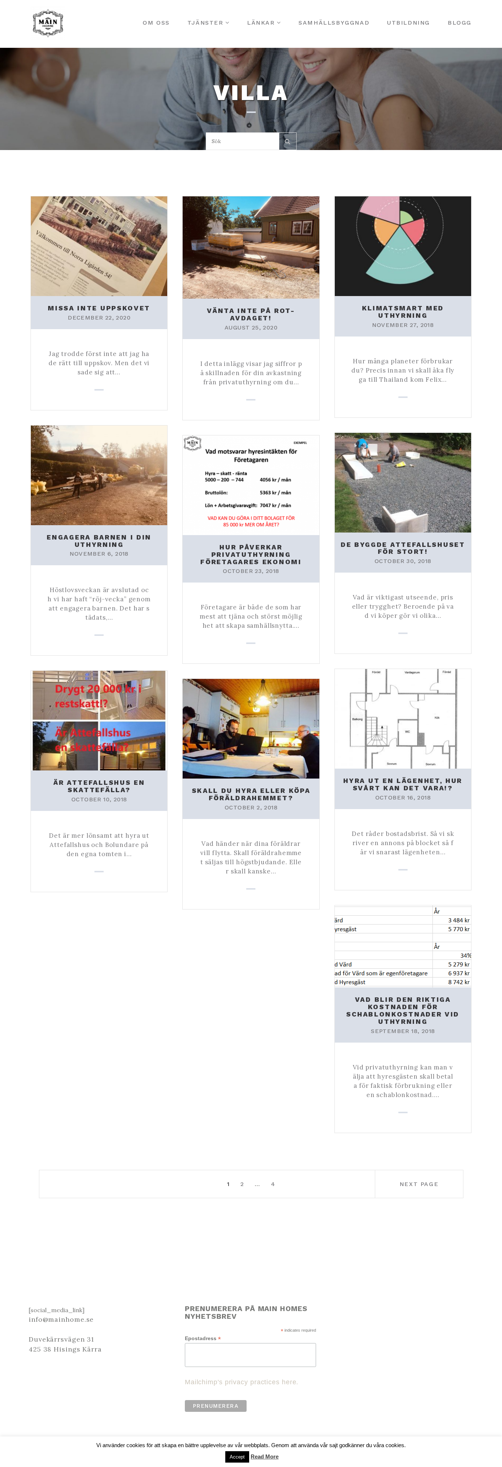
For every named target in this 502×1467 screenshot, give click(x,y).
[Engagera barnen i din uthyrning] (99, 474)
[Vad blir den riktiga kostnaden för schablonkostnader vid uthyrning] (403, 946)
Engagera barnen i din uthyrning (99, 540)
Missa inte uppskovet (99, 308)
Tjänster (205, 22)
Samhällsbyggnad (333, 22)
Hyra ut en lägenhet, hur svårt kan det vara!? (402, 784)
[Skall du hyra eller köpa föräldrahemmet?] (251, 728)
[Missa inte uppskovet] (99, 245)
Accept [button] (237, 1457)
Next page (418, 1184)
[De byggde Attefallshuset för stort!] (403, 481)
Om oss (156, 22)
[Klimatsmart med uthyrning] (403, 245)
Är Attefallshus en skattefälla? (99, 786)
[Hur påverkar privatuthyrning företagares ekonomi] (251, 484)
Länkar (261, 22)
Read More (265, 1456)
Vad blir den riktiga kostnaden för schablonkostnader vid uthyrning (402, 1010)
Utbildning (408, 22)
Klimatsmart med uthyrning (403, 311)
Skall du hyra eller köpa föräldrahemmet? (251, 794)
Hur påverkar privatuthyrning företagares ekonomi (250, 554)
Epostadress (203, 1338)
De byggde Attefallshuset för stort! (403, 548)
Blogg (459, 22)
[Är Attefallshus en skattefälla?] (99, 720)
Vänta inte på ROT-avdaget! (251, 314)
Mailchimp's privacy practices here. (242, 1382)
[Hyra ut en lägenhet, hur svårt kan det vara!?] (403, 718)
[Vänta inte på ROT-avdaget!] (251, 246)
